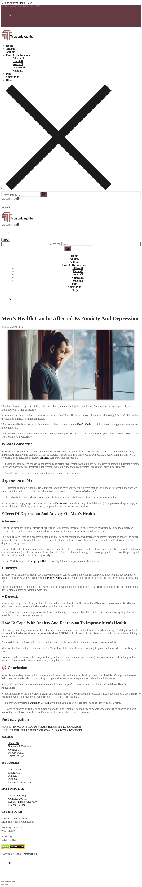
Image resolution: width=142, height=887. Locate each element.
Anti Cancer (15, 769)
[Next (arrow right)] (6, 884)
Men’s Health (84, 424)
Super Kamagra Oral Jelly (22, 801)
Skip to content (9, 2)
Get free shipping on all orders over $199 (20, 6)
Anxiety (18, 326)
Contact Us (14, 749)
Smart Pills (14, 772)
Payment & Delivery (19, 746)
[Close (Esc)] (13, 881)
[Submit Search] (67, 248)
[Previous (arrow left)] (2, 884)
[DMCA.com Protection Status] (13, 847)
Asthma (12, 778)
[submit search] (43, 194)
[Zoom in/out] (2, 881)
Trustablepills (29, 853)
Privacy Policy (16, 752)
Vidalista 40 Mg (17, 795)
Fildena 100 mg (16, 804)
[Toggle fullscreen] (6, 881)
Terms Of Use (16, 755)
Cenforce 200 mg (17, 798)
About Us (13, 743)
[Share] (9, 881)
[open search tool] (56, 189)
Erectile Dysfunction (19, 781)
